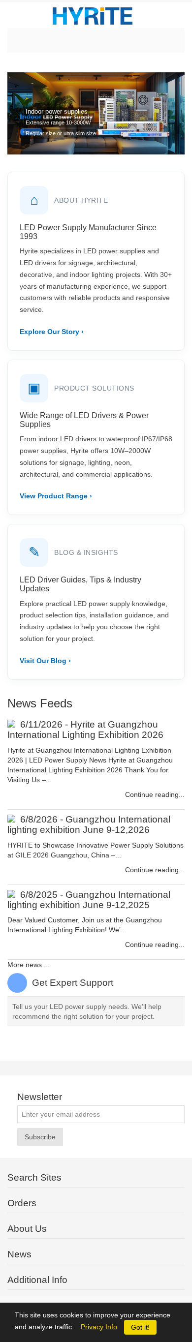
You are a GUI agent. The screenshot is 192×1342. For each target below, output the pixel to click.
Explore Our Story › (52, 332)
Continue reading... (155, 794)
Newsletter (39, 1097)
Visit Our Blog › (45, 661)
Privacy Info (99, 1327)
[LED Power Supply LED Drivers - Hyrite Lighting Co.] (96, 15)
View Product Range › (56, 496)
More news (24, 965)
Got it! (140, 1327)
